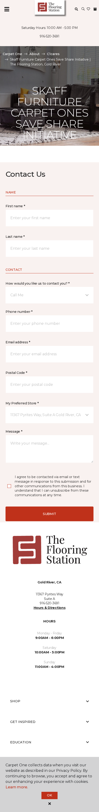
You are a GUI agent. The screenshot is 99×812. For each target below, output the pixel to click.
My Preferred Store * (22, 403)
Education (20, 742)
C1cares (53, 54)
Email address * (18, 342)
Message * (14, 431)
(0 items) (95, 9)
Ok (49, 795)
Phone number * (19, 311)
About (34, 54)
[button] (83, 9)
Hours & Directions (50, 608)
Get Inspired (22, 722)
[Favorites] (88, 9)
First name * (15, 206)
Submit (49, 514)
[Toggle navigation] (7, 9)
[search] (76, 9)
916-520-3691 (49, 36)
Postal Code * (16, 372)
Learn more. (17, 787)
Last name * (15, 236)
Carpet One (12, 54)
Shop (15, 701)
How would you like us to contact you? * (38, 283)
